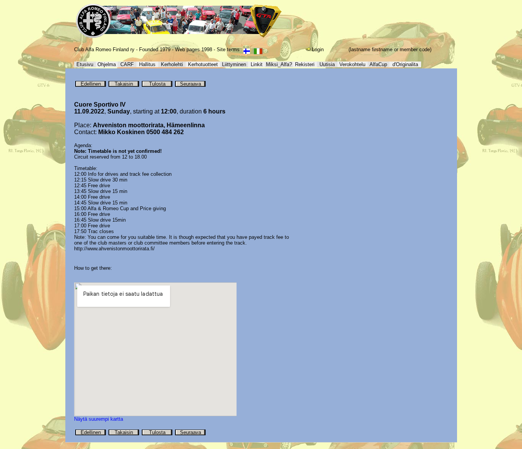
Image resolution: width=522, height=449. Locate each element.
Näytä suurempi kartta (98, 419)
